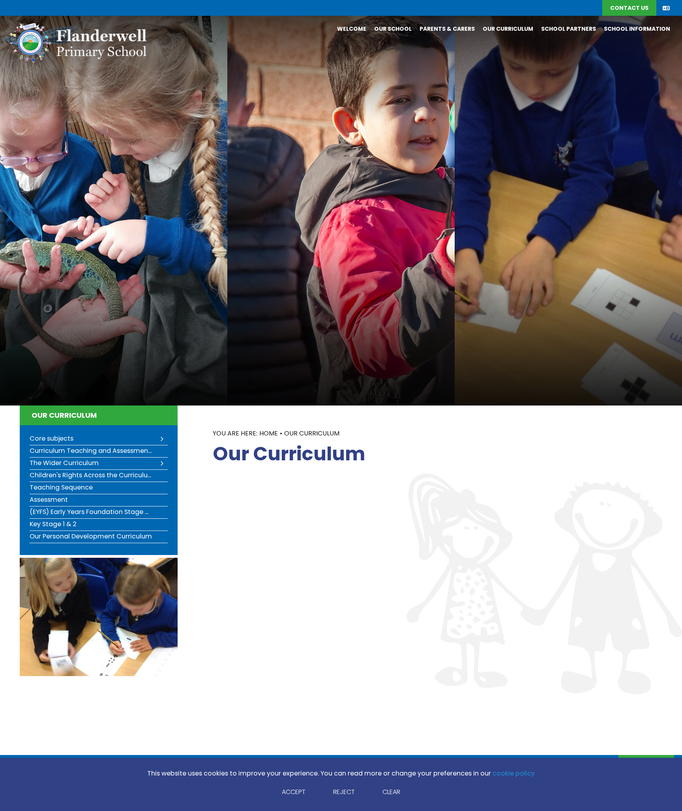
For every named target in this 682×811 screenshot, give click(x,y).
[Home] (77, 42)
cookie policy (514, 774)
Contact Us (629, 8)
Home (268, 434)
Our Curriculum (64, 416)
